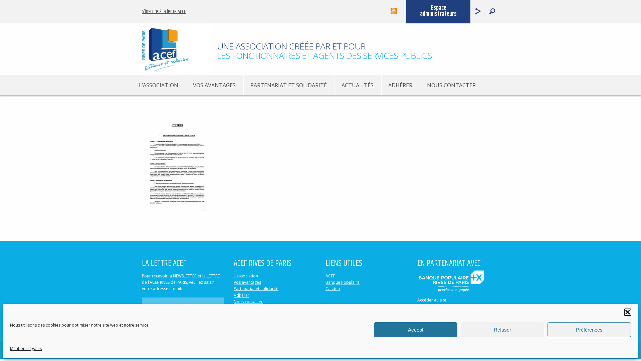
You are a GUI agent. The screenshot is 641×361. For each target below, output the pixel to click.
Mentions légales (26, 348)
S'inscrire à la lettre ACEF (164, 11)
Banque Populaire (343, 282)
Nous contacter (451, 85)
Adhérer (400, 85)
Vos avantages (214, 85)
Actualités (358, 85)
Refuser (502, 330)
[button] (627, 312)
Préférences (589, 330)
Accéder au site (431, 300)
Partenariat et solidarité (288, 85)
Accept (415, 330)
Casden (333, 288)
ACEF (330, 276)
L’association (158, 85)
